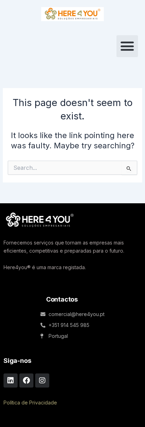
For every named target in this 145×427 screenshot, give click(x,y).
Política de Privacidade (30, 403)
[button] (127, 46)
